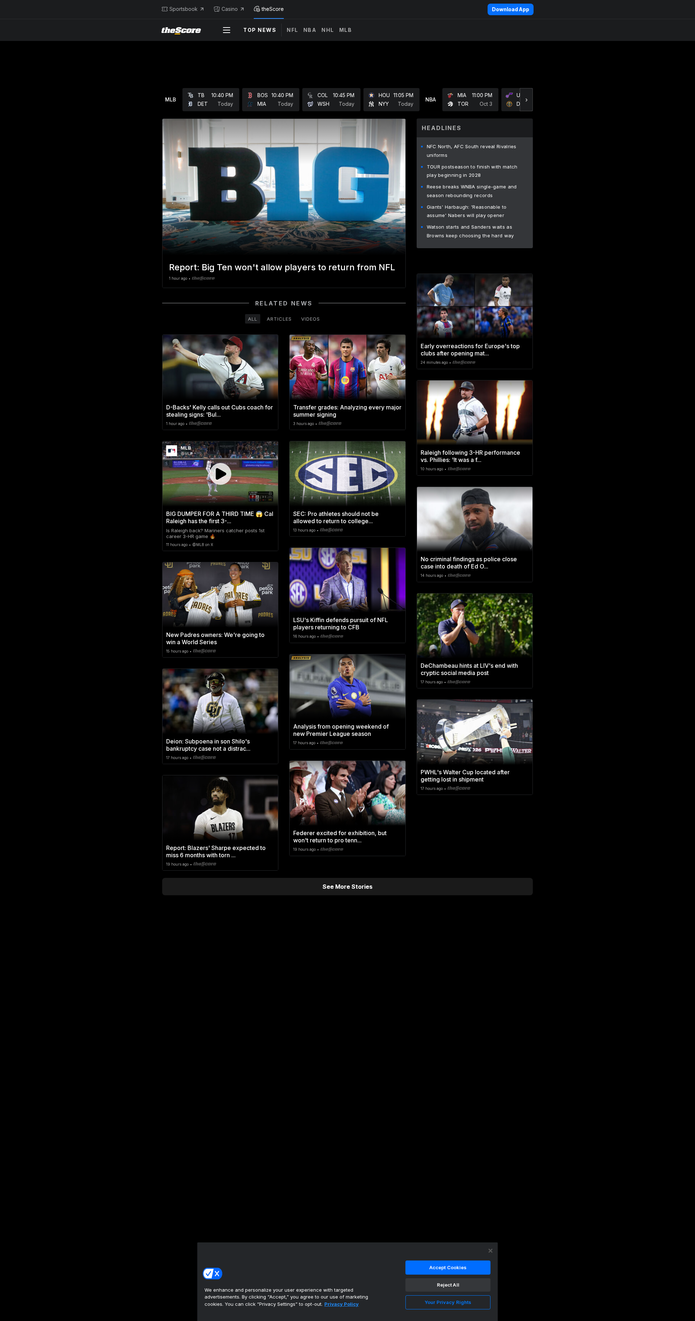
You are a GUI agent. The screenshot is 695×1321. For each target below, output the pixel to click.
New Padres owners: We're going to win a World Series (215, 638)
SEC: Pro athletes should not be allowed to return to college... (336, 517)
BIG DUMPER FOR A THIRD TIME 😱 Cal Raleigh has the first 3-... (219, 517)
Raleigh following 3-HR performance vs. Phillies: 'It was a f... (470, 456)
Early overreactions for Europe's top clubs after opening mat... (470, 349)
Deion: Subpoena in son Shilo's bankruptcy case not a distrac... (208, 745)
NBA (310, 30)
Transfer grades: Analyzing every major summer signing (347, 411)
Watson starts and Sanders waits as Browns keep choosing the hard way (470, 231)
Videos (310, 319)
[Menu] (226, 30)
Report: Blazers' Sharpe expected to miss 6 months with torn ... (216, 851)
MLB (345, 30)
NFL (292, 30)
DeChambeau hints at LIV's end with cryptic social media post (469, 669)
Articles (279, 319)
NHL (327, 30)
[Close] (490, 1251)
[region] (347, 1281)
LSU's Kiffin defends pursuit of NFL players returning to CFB (340, 623)
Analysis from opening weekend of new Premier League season (341, 730)
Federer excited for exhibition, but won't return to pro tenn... (340, 836)
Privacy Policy (341, 1304)
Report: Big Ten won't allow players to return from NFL (282, 267)
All (252, 319)
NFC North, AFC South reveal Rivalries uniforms (472, 150)
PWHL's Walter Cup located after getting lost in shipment (465, 775)
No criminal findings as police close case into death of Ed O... (469, 562)
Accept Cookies (448, 1267)
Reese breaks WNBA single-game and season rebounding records (472, 191)
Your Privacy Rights (448, 1302)
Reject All (448, 1285)
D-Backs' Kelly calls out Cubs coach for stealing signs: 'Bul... (219, 411)
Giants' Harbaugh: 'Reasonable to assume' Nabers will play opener (467, 211)
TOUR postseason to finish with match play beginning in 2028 (472, 171)
